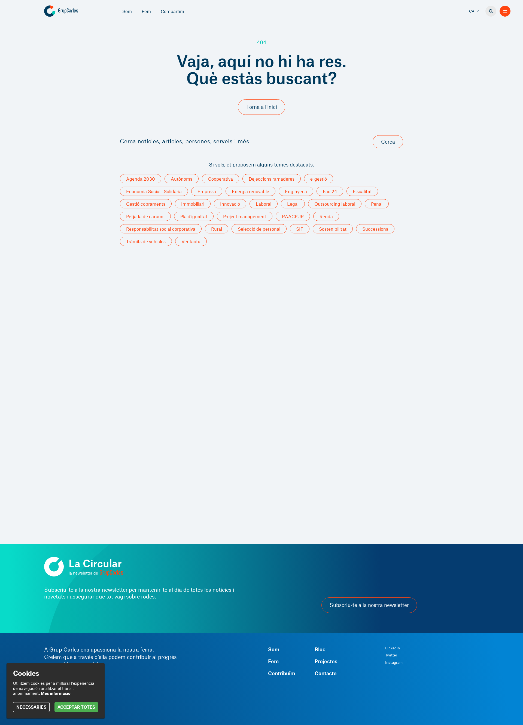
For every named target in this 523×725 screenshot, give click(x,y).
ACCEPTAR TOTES (76, 706)
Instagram (394, 662)
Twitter (391, 655)
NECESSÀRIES (31, 706)
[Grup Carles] (70, 11)
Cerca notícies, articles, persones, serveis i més (184, 140)
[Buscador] (490, 11)
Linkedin (392, 648)
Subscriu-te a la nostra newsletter (369, 605)
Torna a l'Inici (261, 107)
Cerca (388, 142)
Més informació (56, 693)
